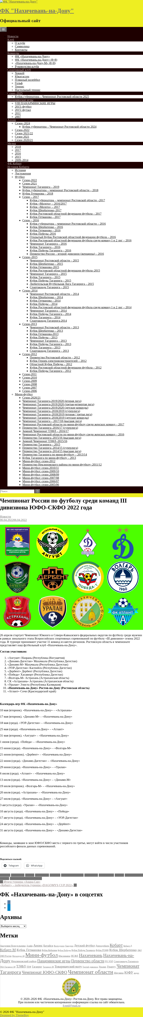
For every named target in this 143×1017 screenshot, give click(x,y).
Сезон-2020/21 (31, 397)
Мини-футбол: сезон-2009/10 (40, 471)
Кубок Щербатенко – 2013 (46, 330)
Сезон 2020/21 (24, 140)
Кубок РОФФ (102, 950)
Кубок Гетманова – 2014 (45, 300)
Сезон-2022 (22, 130)
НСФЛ (74, 955)
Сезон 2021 (22, 136)
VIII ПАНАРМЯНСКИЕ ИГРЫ (35, 103)
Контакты (21, 49)
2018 (18, 146)
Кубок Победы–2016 (43, 233)
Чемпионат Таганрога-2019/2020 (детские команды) (55, 407)
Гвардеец (69, 946)
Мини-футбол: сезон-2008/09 (40, 474)
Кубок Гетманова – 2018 (37, 193)
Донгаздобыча (102, 946)
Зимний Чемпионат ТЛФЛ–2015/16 (44, 441)
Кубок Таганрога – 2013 (45, 347)
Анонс (38, 945)
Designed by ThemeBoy (14, 1015)
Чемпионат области (90, 972)
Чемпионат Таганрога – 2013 (48, 340)
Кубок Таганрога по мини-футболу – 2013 (49, 457)
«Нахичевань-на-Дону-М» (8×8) (35, 63)
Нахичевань (106, 875)
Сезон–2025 (15, 93)
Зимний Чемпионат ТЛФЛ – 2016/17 (45, 431)
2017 (18, 150)
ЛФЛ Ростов (6, 956)
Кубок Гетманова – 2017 (45, 217)
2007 (18, 116)
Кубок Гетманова (29, 950)
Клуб (10, 39)
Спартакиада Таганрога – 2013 (49, 350)
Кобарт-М (8, 950)
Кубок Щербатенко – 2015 (46, 263)
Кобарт (116, 945)
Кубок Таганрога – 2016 (45, 247)
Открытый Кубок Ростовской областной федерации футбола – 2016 (73, 237)
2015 (18, 156)
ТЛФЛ (21, 966)
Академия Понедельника (13, 946)
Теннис (19, 86)
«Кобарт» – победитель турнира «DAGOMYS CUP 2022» (38, 885)
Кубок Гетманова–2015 (44, 267)
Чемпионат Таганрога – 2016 (48, 243)
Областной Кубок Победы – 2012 (51, 364)
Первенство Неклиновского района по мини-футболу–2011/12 (62, 464)
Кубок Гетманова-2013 (44, 334)
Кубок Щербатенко (123, 950)
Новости (12, 36)
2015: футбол (23, 106)
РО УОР (109, 961)
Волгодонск (59, 946)
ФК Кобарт (14, 163)
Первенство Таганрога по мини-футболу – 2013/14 (54, 454)
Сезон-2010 (29, 377)
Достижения (23, 173)
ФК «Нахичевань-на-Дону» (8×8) (36, 59)
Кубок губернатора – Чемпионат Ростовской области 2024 (59, 126)
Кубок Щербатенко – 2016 (46, 227)
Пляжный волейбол (27, 79)
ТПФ (28, 967)
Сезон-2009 (29, 380)
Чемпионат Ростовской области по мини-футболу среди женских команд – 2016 (73, 434)
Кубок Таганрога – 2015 (45, 277)
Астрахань (17, 875)
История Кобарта (18, 166)
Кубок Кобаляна (49, 950)
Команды (13, 53)
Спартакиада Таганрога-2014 (48, 320)
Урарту (111, 966)
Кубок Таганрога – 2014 (45, 317)
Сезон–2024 (22, 123)
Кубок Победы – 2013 (43, 337)
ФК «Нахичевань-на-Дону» (32, 56)
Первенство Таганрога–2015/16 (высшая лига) (51, 437)
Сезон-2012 (29, 354)
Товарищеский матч (68, 966)
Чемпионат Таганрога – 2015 (48, 273)
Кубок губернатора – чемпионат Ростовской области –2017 (67, 200)
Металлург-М (18, 956)
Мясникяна (64, 956)
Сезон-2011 (29, 374)
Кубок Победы (64, 950)
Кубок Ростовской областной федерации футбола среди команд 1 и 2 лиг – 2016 (80, 240)
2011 (18, 113)
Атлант (29, 875)
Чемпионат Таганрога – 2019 (40, 186)
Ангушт (5, 875)
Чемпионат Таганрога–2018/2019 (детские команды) (55, 417)
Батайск (48, 945)
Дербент (55, 875)
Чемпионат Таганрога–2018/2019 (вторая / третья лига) (57, 414)
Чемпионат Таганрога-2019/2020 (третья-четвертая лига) (58, 404)
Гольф (19, 83)
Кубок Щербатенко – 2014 (46, 297)
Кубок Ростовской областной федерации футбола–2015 (65, 270)
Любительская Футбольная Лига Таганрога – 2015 (62, 283)
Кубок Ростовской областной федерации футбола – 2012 (65, 367)
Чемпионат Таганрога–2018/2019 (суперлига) (51, 411)
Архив (11, 120)
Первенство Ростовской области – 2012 (55, 357)
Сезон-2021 (29, 183)
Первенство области (87, 961)
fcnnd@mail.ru (71, 1005)
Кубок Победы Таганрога (83, 950)
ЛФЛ (139, 950)
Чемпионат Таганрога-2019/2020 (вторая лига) (51, 401)
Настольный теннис (27, 89)
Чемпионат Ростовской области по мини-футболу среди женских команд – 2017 (73, 424)
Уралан (4, 878)
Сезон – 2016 (30, 220)
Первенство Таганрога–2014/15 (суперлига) (50, 447)
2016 (18, 153)
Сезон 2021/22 (24, 133)
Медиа (11, 143)
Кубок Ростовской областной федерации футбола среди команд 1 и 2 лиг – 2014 (80, 307)
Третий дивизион (90, 967)
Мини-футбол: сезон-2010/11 (40, 467)
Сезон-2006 (29, 391)
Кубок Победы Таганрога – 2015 (50, 280)
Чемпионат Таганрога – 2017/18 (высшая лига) (52, 421)
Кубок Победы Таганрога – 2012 (50, 370)
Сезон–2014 (29, 290)
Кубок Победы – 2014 (43, 304)
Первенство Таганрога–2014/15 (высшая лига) (51, 451)
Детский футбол (84, 945)
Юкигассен (22, 76)
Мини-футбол (24, 394)
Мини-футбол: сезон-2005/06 (40, 484)
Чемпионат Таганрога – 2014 (48, 310)
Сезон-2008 (29, 384)
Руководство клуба (27, 66)
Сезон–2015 (29, 257)
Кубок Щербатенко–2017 (45, 210)
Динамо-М (91, 875)
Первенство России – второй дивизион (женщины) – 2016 (67, 253)
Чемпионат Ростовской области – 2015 (54, 260)
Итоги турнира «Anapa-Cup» (20, 881)
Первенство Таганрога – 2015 (41, 444)
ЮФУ (128, 972)
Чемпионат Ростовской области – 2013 (54, 327)
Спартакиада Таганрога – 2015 (49, 287)
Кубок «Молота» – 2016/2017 (48, 203)
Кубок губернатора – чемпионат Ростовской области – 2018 (60, 190)
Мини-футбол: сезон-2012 (38, 461)
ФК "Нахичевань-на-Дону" (37, 10)
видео (136, 973)
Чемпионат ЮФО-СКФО (26, 878)
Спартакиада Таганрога (126, 961)
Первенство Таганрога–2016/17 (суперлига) (50, 427)
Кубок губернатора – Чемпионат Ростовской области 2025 (52, 96)
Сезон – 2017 (30, 196)
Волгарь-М (42, 875)
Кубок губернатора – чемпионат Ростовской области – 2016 (68, 223)
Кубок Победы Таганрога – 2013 (50, 344)
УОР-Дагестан (134, 875)
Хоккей (19, 73)
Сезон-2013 (29, 324)
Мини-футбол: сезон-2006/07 (40, 481)
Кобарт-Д (127, 946)
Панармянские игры (20, 99)
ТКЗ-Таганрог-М (7, 967)
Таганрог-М (48, 967)
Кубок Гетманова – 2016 (45, 230)
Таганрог (37, 966)
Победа (119, 875)
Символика (22, 46)
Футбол (20, 176)
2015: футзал (23, 110)
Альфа (29, 946)
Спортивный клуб (19, 69)
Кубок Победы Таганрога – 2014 (50, 314)
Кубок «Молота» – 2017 (45, 207)
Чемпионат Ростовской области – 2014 (54, 294)
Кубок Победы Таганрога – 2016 (50, 250)
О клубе (20, 43)
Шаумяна (119, 972)
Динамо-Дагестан (72, 875)
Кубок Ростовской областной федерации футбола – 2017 (65, 213)
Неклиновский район (23, 961)
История (20, 170)
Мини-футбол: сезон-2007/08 (40, 478)
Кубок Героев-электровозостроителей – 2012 (58, 360)
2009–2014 (21, 160)
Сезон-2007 (29, 387)
